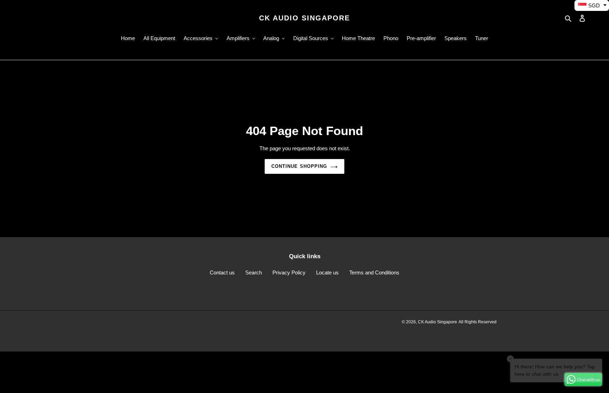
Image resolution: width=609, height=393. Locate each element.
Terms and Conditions (374, 272)
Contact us (222, 272)
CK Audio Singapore (304, 18)
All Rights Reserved (478, 321)
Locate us (327, 272)
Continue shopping (299, 166)
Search (253, 272)
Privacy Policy (289, 272)
